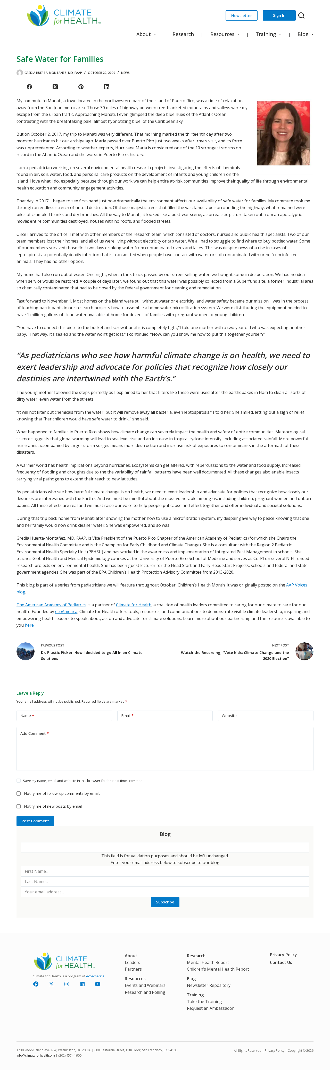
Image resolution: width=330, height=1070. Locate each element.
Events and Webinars (145, 985)
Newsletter (241, 15)
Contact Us (281, 962)
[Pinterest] (81, 86)
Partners (133, 969)
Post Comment (35, 820)
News (125, 73)
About (143, 34)
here (29, 625)
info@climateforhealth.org (35, 1055)
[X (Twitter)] (55, 86)
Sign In (279, 15)
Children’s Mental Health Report (218, 969)
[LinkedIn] (107, 86)
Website (229, 715)
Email (127, 715)
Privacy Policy (283, 954)
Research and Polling (145, 992)
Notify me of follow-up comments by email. (62, 793)
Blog (303, 34)
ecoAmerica (66, 611)
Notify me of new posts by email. (53, 806)
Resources (222, 34)
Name (27, 715)
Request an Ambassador (210, 1008)
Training (266, 34)
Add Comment (34, 733)
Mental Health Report (208, 962)
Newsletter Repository (208, 985)
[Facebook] (29, 86)
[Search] (301, 15)
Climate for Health (133, 605)
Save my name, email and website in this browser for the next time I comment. (83, 780)
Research (183, 34)
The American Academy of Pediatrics (51, 605)
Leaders (132, 962)
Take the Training (204, 1001)
